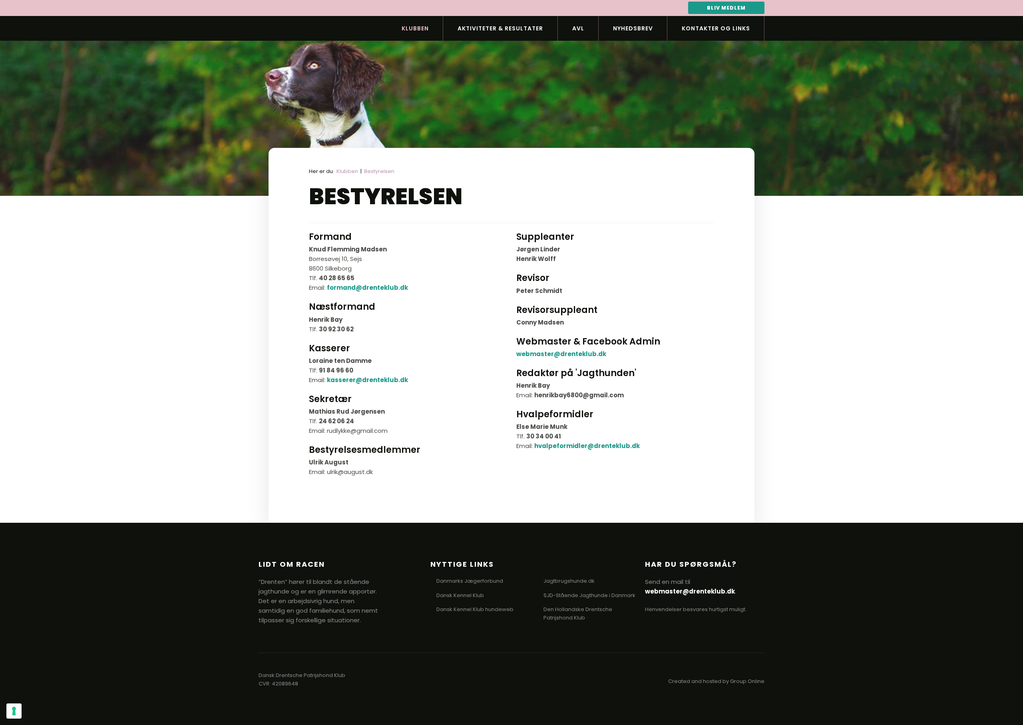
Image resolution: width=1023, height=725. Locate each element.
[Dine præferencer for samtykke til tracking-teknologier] (14, 711)
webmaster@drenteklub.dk (690, 591)
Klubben (415, 28)
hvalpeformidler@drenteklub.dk (587, 446)
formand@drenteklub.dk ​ (367, 287)
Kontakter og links (716, 28)
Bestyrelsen (379, 171)
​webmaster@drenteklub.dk (561, 354)
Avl (578, 28)
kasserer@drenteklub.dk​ (367, 380)
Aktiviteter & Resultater (500, 28)
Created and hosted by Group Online (716, 681)
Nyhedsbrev (633, 28)
